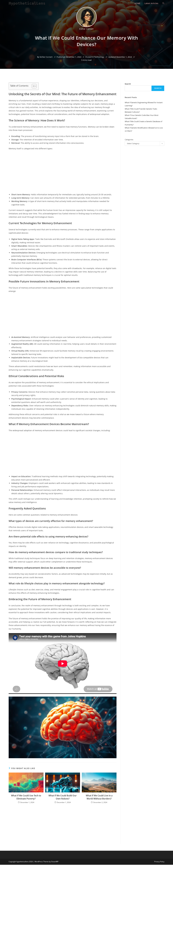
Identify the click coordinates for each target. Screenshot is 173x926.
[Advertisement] (63, 172)
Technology (99, 57)
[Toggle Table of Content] (33, 86)
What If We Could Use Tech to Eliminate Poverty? (26, 797)
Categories (129, 139)
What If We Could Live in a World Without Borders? (99, 797)
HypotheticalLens (27, 3)
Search (128, 84)
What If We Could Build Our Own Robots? (63, 797)
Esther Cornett (86, 29)
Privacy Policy (159, 861)
